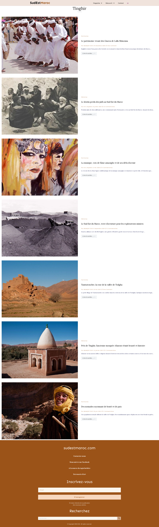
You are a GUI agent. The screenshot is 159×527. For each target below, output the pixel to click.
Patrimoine (84, 36)
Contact (121, 3)
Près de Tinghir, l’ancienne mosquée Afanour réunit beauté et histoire (113, 345)
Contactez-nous (79, 456)
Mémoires (84, 97)
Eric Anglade (88, 106)
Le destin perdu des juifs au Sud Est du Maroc (102, 102)
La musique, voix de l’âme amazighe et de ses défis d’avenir (108, 163)
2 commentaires (112, 228)
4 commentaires (107, 167)
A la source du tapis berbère (79, 468)
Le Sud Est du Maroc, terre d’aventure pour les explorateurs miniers (112, 224)
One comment (112, 45)
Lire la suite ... (88, 53)
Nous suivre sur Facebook (79, 462)
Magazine (96, 3)
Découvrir (109, 3)
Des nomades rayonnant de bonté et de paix (101, 406)
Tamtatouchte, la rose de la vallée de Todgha (101, 284)
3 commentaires (108, 411)
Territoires (84, 280)
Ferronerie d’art (79, 474)
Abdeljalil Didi (88, 45)
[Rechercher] (119, 518)
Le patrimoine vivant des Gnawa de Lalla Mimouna (104, 41)
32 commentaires (109, 106)
